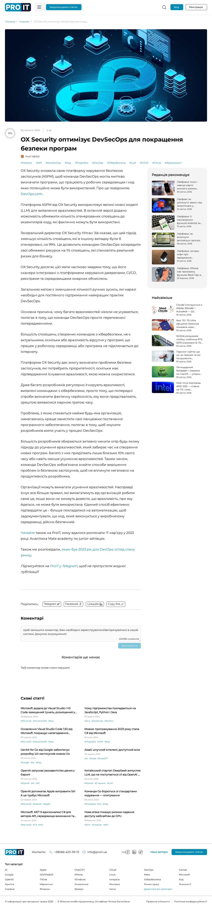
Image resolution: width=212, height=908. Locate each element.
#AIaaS (92, 758)
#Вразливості (173, 162)
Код (181, 879)
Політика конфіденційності (190, 901)
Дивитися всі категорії (158, 889)
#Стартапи (100, 783)
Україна (9, 889)
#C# (35, 824)
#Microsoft (26, 721)
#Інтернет (97, 824)
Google (9, 874)
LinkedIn (134, 852)
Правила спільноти (158, 901)
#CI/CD (144, 162)
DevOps (148, 869)
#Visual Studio (40, 721)
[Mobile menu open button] (39, 7)
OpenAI (9, 879)
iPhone (79, 874)
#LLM (133, 162)
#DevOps (97, 162)
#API (39, 162)
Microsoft (184, 874)
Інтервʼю (114, 879)
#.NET (100, 741)
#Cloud (156, 162)
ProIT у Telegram (63, 566)
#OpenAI (25, 783)
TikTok (43, 879)
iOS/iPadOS (46, 874)
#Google (25, 762)
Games (183, 869)
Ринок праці (151, 884)
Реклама (114, 884)
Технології (185, 884)
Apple (43, 869)
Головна (10, 21)
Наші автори (159, 852)
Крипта (9, 884)
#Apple (46, 804)
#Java (87, 721)
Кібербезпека (152, 879)
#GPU (87, 824)
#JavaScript (97, 721)
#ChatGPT (103, 758)
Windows (80, 879)
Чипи (112, 889)
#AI (86, 758)
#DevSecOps (53, 162)
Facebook (128, 852)
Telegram (141, 852)
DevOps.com (31, 194)
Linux (112, 874)
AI (6, 869)
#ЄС (38, 783)
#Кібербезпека (116, 162)
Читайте (28, 533)
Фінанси (45, 889)
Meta (147, 874)
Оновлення (81, 884)
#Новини (26, 162)
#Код (68, 162)
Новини (24, 21)
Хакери (79, 889)
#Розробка (81, 162)
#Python (109, 721)
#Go (32, 762)
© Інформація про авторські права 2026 (29, 901)
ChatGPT (80, 869)
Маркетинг (46, 884)
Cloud (112, 869)
